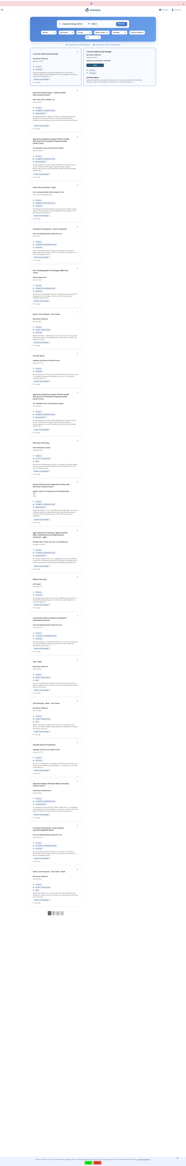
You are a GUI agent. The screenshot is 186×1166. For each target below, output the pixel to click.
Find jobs (121, 24)
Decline (97, 1162)
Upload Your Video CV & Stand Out (108, 45)
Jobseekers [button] (177, 10)
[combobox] (49, 33)
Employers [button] (165, 10)
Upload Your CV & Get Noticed (79, 45)
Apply (95, 65)
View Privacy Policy (144, 1159)
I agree (88, 1162)
